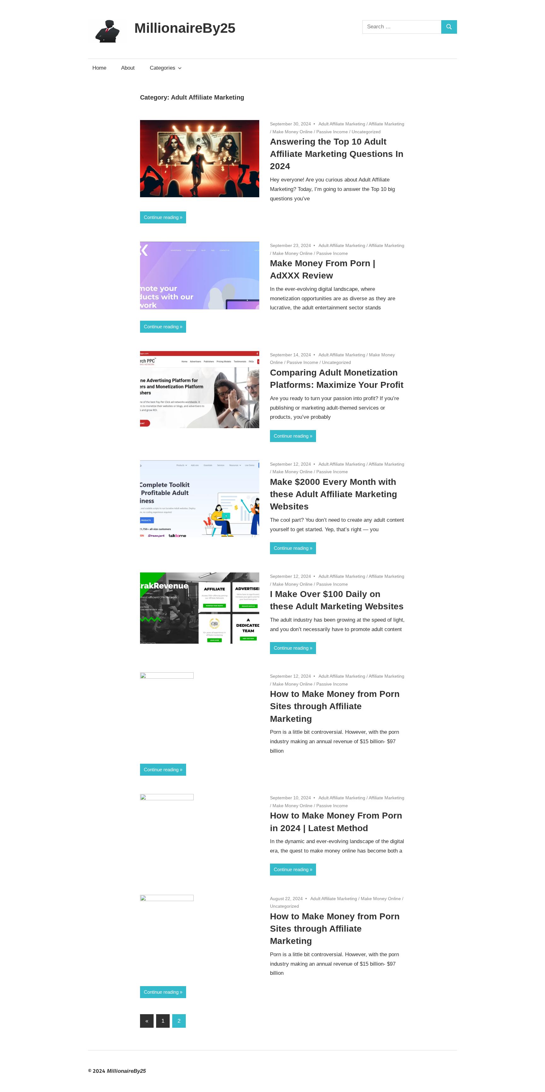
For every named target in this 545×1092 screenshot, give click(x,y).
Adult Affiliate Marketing (342, 123)
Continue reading (161, 217)
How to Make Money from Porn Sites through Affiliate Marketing (335, 706)
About (128, 68)
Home (99, 68)
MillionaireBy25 (184, 28)
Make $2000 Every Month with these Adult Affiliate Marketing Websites (333, 494)
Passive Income (332, 131)
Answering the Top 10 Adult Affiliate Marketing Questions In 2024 (336, 154)
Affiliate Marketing (386, 123)
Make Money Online (292, 131)
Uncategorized (366, 131)
